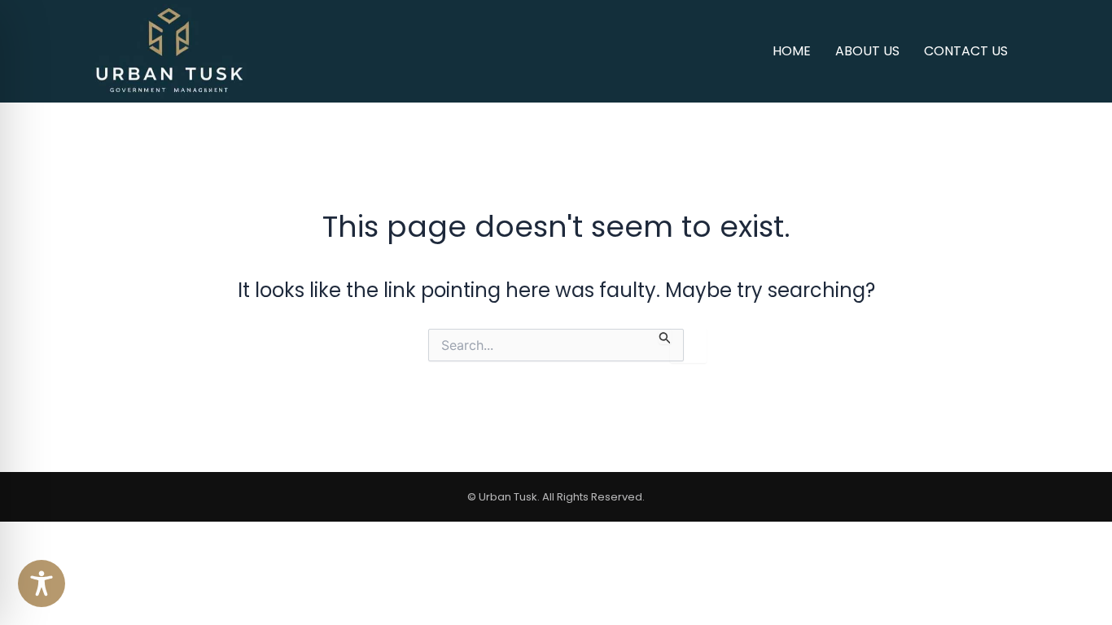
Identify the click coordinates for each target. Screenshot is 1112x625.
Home (792, 51)
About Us (867, 51)
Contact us (966, 51)
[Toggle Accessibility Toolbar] (41, 583)
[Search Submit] (665, 336)
